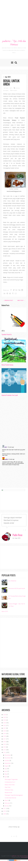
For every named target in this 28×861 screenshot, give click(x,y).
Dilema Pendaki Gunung (7, 365)
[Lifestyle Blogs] (11, 860)
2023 (4, 723)
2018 (4, 736)
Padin (6, 88)
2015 (4, 744)
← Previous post (8, 300)
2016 (4, 741)
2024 (4, 720)
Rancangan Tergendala (11, 779)
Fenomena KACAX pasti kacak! (16, 588)
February (7, 803)
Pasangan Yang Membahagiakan (14, 795)
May (6, 774)
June (6, 771)
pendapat (5, 90)
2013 (4, 750)
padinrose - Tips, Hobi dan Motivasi (14, 43)
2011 (4, 808)
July (5, 768)
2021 (4, 728)
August (6, 766)
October (7, 760)
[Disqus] (14, 421)
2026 (4, 714)
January (7, 806)
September (8, 763)
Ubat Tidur (7, 787)
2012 (4, 752)
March (6, 800)
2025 (4, 717)
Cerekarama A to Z (10, 782)
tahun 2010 (5, 611)
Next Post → (21, 300)
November (8, 758)
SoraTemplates (24, 857)
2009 (4, 814)
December (7, 755)
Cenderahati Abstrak (10, 798)
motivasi (17, 88)
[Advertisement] (14, 15)
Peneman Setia (9, 790)
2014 (4, 747)
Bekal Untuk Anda (11, 82)
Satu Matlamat (12, 581)
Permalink (14, 90)
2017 (4, 739)
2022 (4, 725)
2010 (4, 811)
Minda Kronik (8, 792)
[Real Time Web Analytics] (17, 860)
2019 (4, 733)
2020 (4, 731)
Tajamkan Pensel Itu (7, 334)
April (6, 777)
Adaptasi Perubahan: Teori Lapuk (10, 395)
